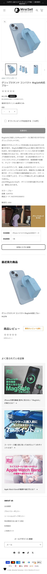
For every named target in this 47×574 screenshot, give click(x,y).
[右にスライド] (44, 70)
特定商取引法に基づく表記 (14, 521)
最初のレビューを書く (33, 328)
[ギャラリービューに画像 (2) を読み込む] (23, 69)
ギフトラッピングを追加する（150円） (24, 121)
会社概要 (7, 506)
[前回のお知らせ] (4, 2)
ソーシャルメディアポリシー (14, 516)
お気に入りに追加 (23, 247)
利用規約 (7, 526)
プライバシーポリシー (12, 511)
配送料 (6, 99)
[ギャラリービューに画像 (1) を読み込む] (11, 69)
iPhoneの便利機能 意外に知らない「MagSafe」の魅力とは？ (22, 401)
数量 (3, 107)
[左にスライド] (2, 70)
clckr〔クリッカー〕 (9, 78)
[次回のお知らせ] (43, 2)
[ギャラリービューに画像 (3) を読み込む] (36, 69)
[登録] (40, 544)
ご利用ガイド (9, 531)
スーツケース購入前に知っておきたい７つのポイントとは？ (23, 446)
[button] (4, 10)
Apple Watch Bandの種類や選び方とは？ (19, 489)
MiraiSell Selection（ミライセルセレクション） (26, 570)
